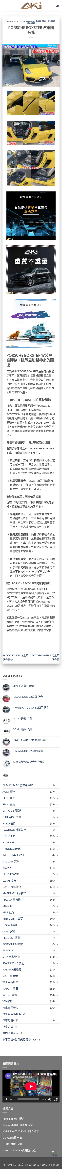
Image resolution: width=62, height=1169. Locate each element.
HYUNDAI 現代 (11, 848)
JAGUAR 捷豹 (10, 861)
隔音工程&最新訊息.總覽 (16, 1039)
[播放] (7, 1099)
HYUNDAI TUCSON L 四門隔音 (30, 707)
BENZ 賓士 (8, 797)
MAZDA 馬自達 (11, 899)
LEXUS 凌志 (9, 880)
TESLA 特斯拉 (10, 982)
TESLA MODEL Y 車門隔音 (27, 750)
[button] (4, 6)
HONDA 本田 (10, 836)
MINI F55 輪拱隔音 (23, 685)
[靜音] (50, 1099)
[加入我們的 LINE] (55, 1154)
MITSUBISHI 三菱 (12, 918)
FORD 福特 (9, 823)
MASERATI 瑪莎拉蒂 (14, 893)
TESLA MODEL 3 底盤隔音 (27, 696)
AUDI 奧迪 (8, 791)
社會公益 (7, 1026)
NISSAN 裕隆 (10, 925)
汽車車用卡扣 (10, 1007)
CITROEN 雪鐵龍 (12, 810)
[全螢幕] (56, 1099)
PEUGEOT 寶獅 (11, 937)
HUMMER (8, 842)
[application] (31, 1086)
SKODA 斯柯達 (11, 956)
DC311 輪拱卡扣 (22, 729)
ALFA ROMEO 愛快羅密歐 (17, 785)
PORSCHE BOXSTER (16, 21)
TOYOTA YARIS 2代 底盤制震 (29, 739)
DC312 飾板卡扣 (22, 718)
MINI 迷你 (8, 912)
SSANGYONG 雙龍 (13, 963)
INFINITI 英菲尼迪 (13, 855)
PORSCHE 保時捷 (33, 21)
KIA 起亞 (7, 867)
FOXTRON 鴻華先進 (14, 829)
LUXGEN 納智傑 (11, 886)
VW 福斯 (7, 1001)
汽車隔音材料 (10, 1020)
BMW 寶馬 (8, 804)
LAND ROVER (10, 874)
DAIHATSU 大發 (11, 817)
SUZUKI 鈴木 (10, 975)
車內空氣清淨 (10, 1033)
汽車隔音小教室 (11, 1013)
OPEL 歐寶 (8, 931)
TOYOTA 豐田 (10, 988)
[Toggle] (58, 785)
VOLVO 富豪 (9, 994)
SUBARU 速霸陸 (11, 969)
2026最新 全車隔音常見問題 (28, 761)
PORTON (7, 950)
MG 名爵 (7, 905)
